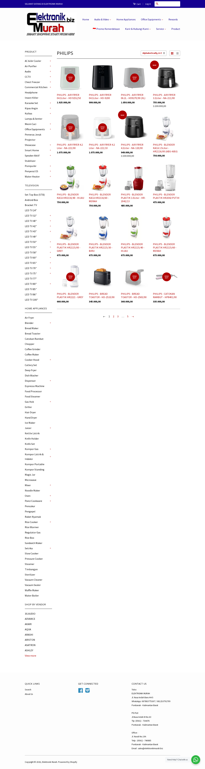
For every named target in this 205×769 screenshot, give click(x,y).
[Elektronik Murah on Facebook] (80, 691)
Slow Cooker (31, 553)
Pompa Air (30, 166)
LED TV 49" (31, 236)
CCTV (28, 76)
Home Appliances (126, 19)
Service (160, 28)
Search (28, 689)
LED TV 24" (31, 210)
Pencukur (30, 506)
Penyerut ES (31, 171)
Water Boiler (32, 595)
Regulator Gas (33, 532)
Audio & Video (101, 19)
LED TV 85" (31, 289)
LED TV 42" (31, 226)
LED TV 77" (31, 278)
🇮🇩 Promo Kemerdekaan (106, 28)
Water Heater (32, 176)
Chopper (29, 343)
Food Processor (33, 391)
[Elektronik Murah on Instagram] (87, 691)
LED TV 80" (31, 283)
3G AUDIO (30, 613)
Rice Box (29, 537)
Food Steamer (32, 396)
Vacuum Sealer (33, 585)
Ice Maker (30, 422)
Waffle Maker (32, 590)
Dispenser (30, 380)
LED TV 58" (31, 252)
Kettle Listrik (32, 433)
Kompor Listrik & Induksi (34, 457)
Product (175, 28)
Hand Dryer (31, 417)
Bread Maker (31, 328)
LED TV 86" (31, 294)
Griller (28, 407)
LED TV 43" (31, 231)
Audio (28, 71)
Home (85, 19)
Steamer (29, 564)
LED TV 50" (31, 241)
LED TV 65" (31, 262)
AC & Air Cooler (33, 60)
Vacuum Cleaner (33, 579)
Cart (138, 4)
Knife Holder (32, 438)
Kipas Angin (31, 108)
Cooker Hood (32, 359)
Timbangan (31, 569)
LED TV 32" (31, 215)
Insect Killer (31, 97)
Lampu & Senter (33, 118)
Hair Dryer (30, 412)
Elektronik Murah (49, 762)
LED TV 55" (31, 247)
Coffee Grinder (32, 349)
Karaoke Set (31, 103)
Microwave (30, 479)
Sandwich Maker (33, 543)
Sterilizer (30, 574)
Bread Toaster (32, 333)
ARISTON (30, 639)
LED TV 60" (31, 257)
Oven (27, 495)
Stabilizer (30, 160)
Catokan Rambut (34, 338)
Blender (29, 323)
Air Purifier (31, 66)
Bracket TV (31, 205)
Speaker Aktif (32, 155)
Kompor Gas (31, 449)
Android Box (31, 200)
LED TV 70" (31, 268)
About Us (29, 694)
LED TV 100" (31, 299)
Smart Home (32, 150)
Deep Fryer (31, 370)
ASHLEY (29, 650)
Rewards (173, 19)
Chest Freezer (32, 82)
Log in (148, 3)
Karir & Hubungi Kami (137, 28)
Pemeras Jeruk (33, 134)
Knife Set (30, 443)
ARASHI (29, 634)
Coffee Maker (32, 354)
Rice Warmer (32, 527)
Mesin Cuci (30, 124)
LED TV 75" (31, 273)
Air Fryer (29, 317)
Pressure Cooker (34, 558)
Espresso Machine (34, 386)
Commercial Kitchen (36, 87)
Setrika (29, 548)
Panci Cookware (33, 500)
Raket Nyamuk (33, 516)
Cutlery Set (31, 365)
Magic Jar (30, 474)
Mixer (28, 485)
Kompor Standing (34, 469)
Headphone (31, 92)
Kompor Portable (34, 464)
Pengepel (30, 511)
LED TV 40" (31, 220)
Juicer (28, 428)
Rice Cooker (31, 522)
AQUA (28, 629)
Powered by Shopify (67, 762)
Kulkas (28, 113)
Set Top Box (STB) (35, 194)
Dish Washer (31, 375)
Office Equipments (151, 19)
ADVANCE (30, 618)
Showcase (30, 145)
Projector (30, 139)
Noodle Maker (32, 490)
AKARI (28, 624)
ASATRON (30, 645)
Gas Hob (29, 401)
